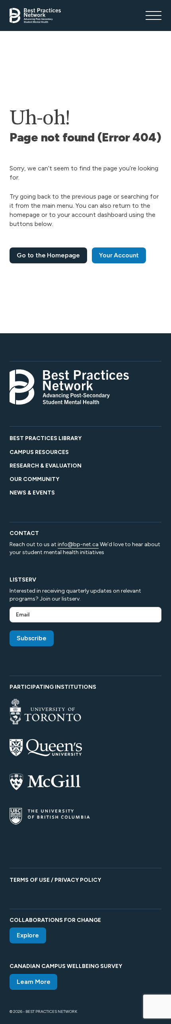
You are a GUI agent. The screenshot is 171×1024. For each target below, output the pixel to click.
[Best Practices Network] (35, 15)
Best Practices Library (46, 438)
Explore (28, 935)
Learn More (33, 981)
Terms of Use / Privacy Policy (55, 880)
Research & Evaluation (46, 465)
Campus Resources (39, 452)
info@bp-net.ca (78, 544)
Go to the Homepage (48, 255)
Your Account (119, 255)
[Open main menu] (153, 15)
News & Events (32, 492)
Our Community (34, 479)
